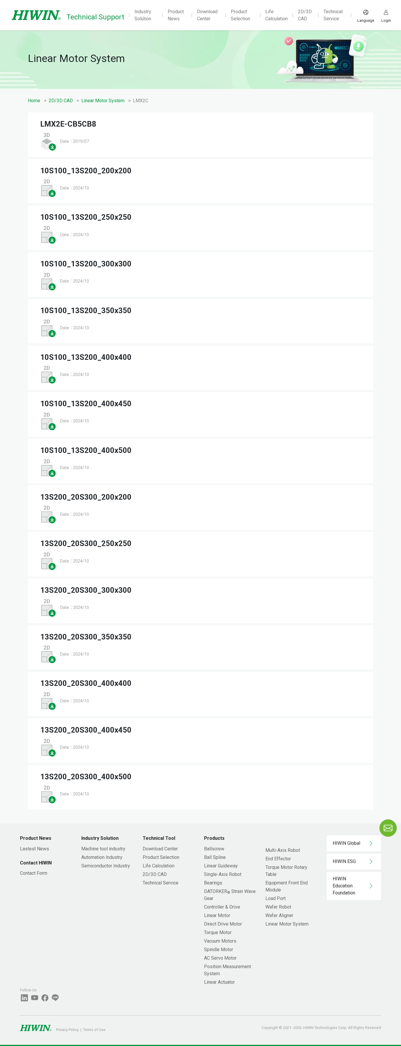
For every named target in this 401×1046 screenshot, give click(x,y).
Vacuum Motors (220, 941)
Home (34, 100)
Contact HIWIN (36, 863)
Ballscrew (214, 849)
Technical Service (333, 15)
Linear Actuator (219, 982)
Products (214, 838)
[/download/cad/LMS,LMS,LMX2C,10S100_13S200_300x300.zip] (48, 281)
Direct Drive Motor (223, 924)
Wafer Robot (278, 907)
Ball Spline (215, 857)
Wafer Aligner (279, 915)
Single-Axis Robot (222, 874)
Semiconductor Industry (105, 866)
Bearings (213, 883)
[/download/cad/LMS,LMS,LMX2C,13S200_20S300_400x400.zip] (48, 700)
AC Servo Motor (220, 958)
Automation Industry (101, 857)
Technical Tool (159, 838)
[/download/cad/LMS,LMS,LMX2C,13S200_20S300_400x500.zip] (48, 794)
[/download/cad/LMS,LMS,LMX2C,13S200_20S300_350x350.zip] (48, 654)
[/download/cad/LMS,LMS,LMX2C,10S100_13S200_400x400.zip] (48, 374)
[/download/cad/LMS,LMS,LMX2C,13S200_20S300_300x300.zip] (48, 607)
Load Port (275, 898)
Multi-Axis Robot (282, 850)
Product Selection (240, 15)
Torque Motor (218, 932)
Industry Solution (142, 15)
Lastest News (34, 849)
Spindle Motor (218, 949)
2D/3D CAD (305, 15)
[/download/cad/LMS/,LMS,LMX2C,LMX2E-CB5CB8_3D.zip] (48, 141)
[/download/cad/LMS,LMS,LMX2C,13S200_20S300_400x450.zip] (48, 747)
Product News (176, 15)
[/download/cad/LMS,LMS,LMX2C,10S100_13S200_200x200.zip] (48, 188)
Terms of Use (94, 1029)
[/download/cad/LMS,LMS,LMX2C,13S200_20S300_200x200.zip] (48, 514)
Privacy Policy (67, 1029)
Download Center (207, 15)
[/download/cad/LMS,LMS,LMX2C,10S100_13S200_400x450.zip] (48, 421)
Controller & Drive (222, 907)
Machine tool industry (103, 849)
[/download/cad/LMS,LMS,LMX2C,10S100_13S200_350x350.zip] (48, 327)
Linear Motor (217, 915)
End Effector (278, 859)
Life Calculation (276, 15)
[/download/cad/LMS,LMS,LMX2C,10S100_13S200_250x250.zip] (48, 234)
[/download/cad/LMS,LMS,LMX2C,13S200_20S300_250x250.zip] (48, 560)
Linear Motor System (102, 100)
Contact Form (33, 873)
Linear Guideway (221, 866)
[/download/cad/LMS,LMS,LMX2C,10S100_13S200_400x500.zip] (48, 467)
